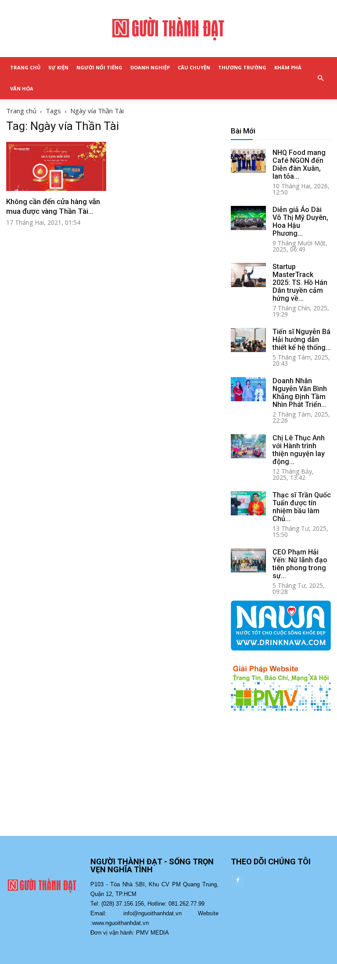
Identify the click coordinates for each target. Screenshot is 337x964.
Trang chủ (21, 110)
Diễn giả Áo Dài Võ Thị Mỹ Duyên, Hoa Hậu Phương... (300, 221)
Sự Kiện (58, 67)
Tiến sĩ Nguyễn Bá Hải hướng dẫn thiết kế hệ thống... (301, 339)
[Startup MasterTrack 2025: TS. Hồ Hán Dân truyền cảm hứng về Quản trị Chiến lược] (248, 275)
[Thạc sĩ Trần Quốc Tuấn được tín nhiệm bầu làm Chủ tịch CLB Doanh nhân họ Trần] (248, 503)
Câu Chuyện (194, 67)
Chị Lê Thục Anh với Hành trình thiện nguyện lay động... (298, 450)
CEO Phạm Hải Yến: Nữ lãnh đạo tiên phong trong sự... (299, 564)
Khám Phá (287, 67)
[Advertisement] (281, 782)
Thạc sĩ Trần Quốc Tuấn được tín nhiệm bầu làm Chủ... (301, 507)
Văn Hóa (21, 88)
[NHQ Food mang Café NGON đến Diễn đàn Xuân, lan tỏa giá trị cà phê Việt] (248, 161)
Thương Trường (242, 67)
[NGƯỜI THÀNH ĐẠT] (168, 29)
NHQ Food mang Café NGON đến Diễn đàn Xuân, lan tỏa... (299, 164)
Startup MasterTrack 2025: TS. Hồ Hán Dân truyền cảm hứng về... (299, 282)
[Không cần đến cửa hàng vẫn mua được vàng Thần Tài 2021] (56, 166)
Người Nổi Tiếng (99, 67)
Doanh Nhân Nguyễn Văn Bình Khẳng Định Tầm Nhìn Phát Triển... (299, 393)
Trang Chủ (25, 67)
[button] (320, 78)
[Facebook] (238, 881)
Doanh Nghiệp (150, 67)
